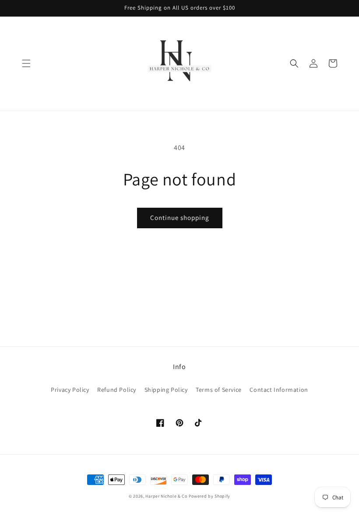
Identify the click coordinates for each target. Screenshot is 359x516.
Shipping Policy (166, 390)
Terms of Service (219, 390)
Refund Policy (116, 390)
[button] (26, 63)
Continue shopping (179, 217)
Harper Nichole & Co (166, 496)
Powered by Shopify (210, 496)
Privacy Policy (70, 390)
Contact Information (279, 390)
